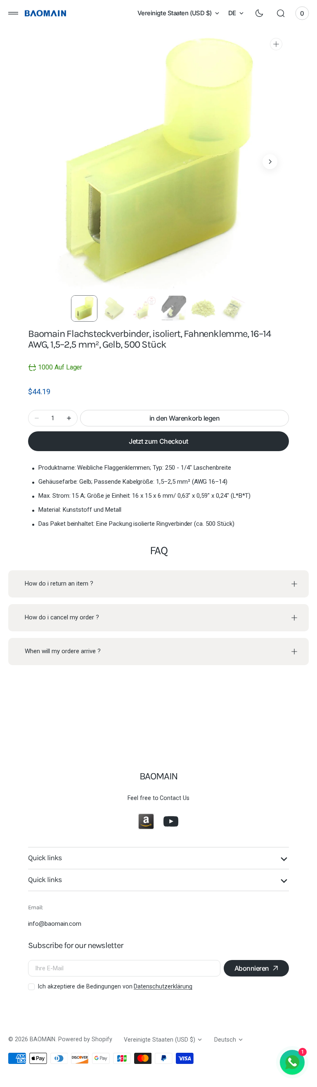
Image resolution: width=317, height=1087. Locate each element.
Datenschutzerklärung (163, 986)
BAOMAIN (43, 1039)
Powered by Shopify (85, 1039)
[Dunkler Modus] (259, 13)
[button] (13, 13)
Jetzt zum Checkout (158, 441)
